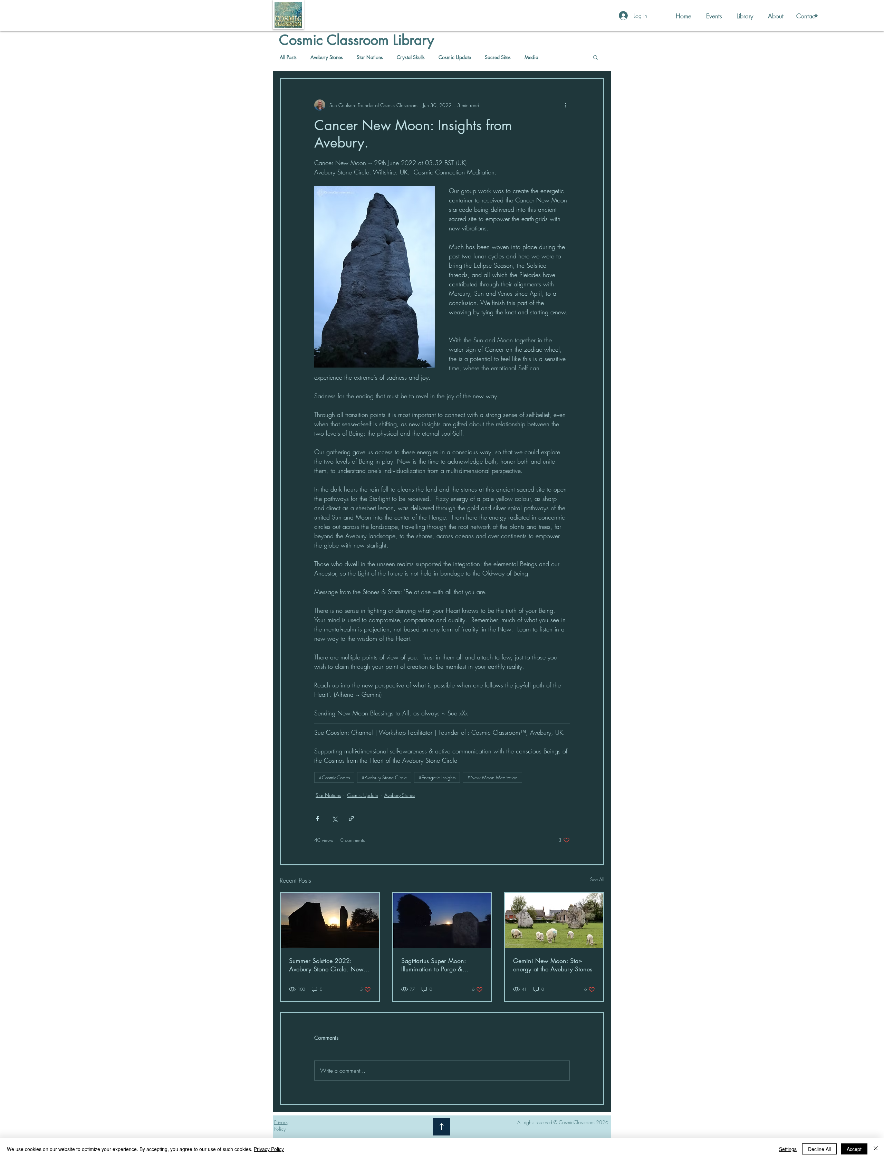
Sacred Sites (498, 57)
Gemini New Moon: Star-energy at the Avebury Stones (552, 965)
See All (597, 879)
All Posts (288, 57)
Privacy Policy (269, 1148)
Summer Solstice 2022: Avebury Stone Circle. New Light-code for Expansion (326, 965)
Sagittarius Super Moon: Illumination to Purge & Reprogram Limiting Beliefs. (437, 965)
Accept (854, 1148)
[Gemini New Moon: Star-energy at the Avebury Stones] (554, 920)
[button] (595, 57)
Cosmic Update (455, 57)
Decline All (819, 1148)
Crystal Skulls (411, 57)
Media (531, 57)
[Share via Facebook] (317, 818)
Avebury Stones (326, 57)
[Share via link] (351, 818)
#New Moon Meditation (492, 777)
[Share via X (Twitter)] (334, 818)
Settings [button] (788, 1148)
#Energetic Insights (437, 777)
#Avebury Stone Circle (384, 777)
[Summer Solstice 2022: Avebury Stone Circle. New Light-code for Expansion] (330, 920)
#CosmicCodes (334, 777)
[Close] (876, 1148)
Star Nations (370, 57)
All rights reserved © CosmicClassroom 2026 (562, 1122)
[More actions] (565, 105)
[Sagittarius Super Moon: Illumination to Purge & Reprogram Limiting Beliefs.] (442, 920)
